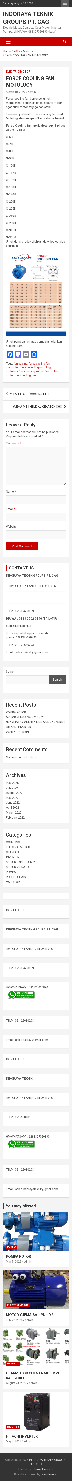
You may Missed (21, 1206)
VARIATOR (13, 882)
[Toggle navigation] (8, 41)
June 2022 (13, 802)
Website (11, 526)
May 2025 (12, 783)
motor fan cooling (47, 371)
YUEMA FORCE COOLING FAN (29, 394)
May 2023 (12, 798)
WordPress (49, 1474)
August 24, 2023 (16, 1383)
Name (11, 491)
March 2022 (13, 812)
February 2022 (15, 817)
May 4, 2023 (13, 1441)
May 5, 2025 (13, 1261)
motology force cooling (20, 371)
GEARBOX (12, 852)
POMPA (11, 872)
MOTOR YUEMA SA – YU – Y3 (25, 717)
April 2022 (12, 807)
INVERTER (12, 857)
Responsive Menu (65, 3)
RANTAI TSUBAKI (17, 732)
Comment (13, 443)
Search (10, 671)
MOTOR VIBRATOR (18, 867)
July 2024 (12, 788)
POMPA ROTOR (16, 712)
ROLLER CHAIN (16, 877)
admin (32, 92)
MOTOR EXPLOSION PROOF (24, 862)
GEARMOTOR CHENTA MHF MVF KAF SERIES (35, 722)
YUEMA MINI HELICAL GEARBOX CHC (37, 406)
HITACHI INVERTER (18, 727)
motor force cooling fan (21, 375)
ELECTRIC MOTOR (18, 71)
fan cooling (20, 363)
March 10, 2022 (15, 92)
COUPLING (13, 842)
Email (10, 509)
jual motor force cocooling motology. (29, 367)
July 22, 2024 (14, 1320)
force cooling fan (39, 363)
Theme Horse (41, 1469)
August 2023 (14, 793)
